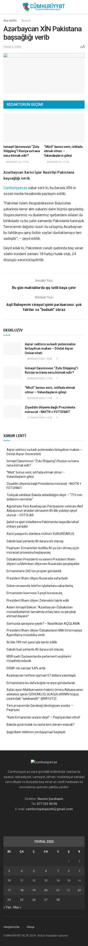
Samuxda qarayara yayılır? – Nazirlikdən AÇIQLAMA (43, 623)
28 (58, 899)
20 (45, 890)
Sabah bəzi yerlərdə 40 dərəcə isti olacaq (35, 541)
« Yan (7, 907)
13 (45, 880)
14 (58, 880)
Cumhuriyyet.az (15, 188)
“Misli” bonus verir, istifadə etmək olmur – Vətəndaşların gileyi (63, 151)
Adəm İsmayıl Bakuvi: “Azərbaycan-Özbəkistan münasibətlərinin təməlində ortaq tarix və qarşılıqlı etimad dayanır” (41, 611)
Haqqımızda (11, 927)
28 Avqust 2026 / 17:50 (39, 378)
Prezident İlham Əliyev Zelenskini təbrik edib (38, 600)
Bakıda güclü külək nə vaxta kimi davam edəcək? (40, 724)
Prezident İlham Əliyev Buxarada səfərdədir (37, 578)
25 (21, 899)
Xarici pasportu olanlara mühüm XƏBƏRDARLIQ (40, 533)
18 (21, 890)
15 (68, 880)
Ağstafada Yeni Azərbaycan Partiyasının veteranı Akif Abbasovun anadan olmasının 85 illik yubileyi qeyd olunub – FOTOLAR (45, 510)
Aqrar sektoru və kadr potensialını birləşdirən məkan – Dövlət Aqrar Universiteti (50, 348)
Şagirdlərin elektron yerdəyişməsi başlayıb (36, 732)
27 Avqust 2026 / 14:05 (39, 417)
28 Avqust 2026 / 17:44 (39, 398)
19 (33, 890)
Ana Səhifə (9, 20)
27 (45, 899)
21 (58, 890)
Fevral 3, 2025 (12, 46)
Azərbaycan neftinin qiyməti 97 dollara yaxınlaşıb (41, 675)
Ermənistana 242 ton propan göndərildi (34, 571)
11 (21, 880)
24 (9, 899)
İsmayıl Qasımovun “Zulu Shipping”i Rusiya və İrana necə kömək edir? (21, 151)
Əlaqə (30, 927)
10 (9, 880)
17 (9, 890)
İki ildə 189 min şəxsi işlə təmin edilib (32, 642)
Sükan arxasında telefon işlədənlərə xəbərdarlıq (40, 586)
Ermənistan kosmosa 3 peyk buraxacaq (34, 593)
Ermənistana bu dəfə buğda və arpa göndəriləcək (41, 683)
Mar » (17, 907)
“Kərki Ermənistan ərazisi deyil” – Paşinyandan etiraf (43, 717)
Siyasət (25, 20)
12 (33, 880)
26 (33, 899)
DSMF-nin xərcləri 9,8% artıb (26, 668)
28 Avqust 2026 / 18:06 (39, 359)
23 (79, 890)
